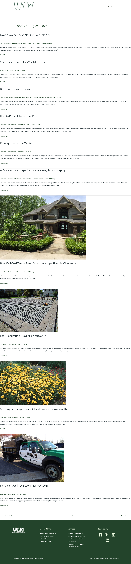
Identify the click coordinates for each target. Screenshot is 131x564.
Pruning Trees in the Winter (16, 143)
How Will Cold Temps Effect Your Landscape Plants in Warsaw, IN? (39, 263)
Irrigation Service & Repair (76, 544)
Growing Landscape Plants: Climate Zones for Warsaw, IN (33, 409)
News (38, 43)
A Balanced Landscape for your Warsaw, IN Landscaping (32, 170)
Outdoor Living (8, 70)
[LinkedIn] (107, 540)
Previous (9, 515)
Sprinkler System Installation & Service (37, 97)
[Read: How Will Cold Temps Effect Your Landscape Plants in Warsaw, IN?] (43, 227)
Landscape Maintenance (7, 43)
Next (123, 515)
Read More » (4, 55)
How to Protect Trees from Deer (19, 116)
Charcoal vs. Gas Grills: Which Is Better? (23, 62)
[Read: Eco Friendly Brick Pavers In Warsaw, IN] (29, 310)
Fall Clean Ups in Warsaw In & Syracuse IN (24, 485)
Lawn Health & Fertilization (76, 539)
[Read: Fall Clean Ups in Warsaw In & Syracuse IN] (32, 458)
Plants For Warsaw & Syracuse (34, 178)
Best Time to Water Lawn (15, 89)
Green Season (57, 6)
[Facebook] (100, 535)
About (47, 6)
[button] (49, 7)
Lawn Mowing (72, 541)
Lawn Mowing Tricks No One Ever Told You (25, 34)
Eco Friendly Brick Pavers (8, 344)
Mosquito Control (73, 546)
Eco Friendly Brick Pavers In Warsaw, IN (23, 335)
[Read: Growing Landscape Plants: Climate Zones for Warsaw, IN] (33, 383)
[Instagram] (113, 535)
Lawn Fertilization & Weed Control (25, 43)
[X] (107, 535)
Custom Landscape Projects (76, 536)
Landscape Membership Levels (75, 6)
